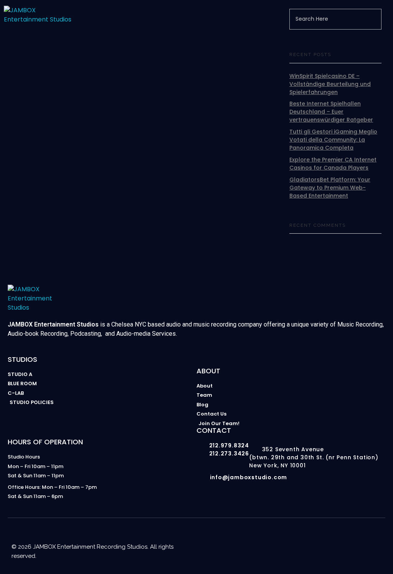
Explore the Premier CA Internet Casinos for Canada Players (332, 164)
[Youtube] (317, 538)
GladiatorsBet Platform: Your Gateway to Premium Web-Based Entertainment (329, 188)
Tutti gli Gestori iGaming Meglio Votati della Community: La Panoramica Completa (333, 140)
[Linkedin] (348, 538)
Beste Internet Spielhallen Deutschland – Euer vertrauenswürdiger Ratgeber (331, 112)
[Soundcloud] (378, 538)
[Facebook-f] (332, 538)
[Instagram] (302, 538)
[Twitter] (363, 538)
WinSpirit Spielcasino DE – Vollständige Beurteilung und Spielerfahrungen (330, 84)
